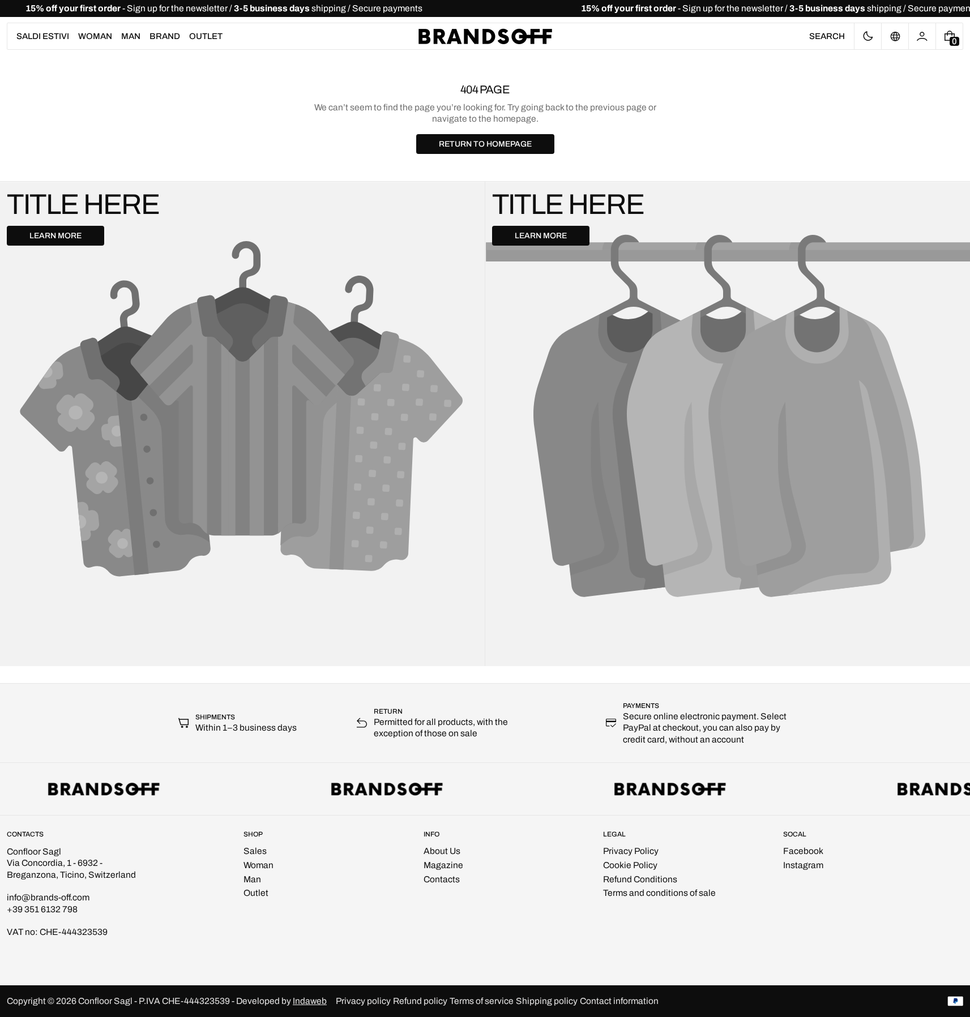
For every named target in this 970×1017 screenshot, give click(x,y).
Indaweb (310, 1001)
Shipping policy (547, 1001)
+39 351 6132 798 (42, 909)
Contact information (619, 1001)
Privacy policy (363, 1001)
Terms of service (482, 1001)
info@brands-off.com (48, 897)
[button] (827, 36)
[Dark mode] (867, 36)
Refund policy (420, 1001)
